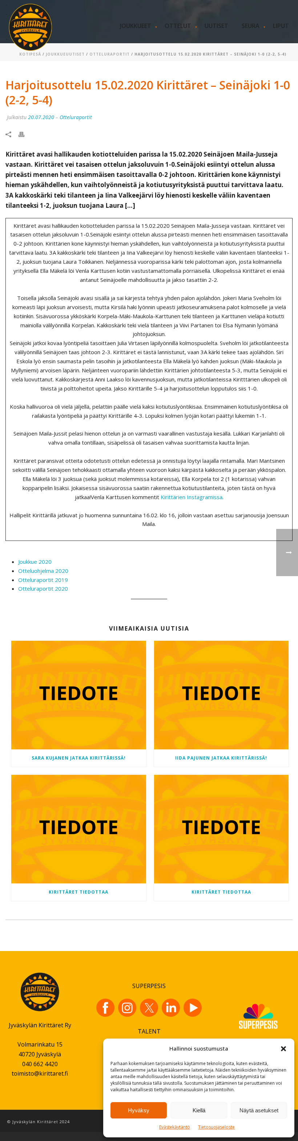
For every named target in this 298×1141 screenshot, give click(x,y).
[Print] (25, 133)
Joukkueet (135, 26)
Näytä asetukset (258, 1110)
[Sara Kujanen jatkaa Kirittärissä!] (78, 695)
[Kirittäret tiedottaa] (78, 829)
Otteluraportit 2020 (43, 588)
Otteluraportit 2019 (43, 579)
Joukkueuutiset (65, 54)
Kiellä (199, 1110)
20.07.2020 (41, 117)
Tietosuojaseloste (216, 1127)
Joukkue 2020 (35, 561)
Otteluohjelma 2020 (43, 570)
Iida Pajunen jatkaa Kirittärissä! (221, 758)
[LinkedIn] (171, 1008)
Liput (281, 26)
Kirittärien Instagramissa (191, 497)
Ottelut (178, 26)
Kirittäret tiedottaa (78, 892)
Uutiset (216, 26)
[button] (283, 1048)
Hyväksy (138, 1110)
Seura (250, 26)
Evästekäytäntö (174, 1127)
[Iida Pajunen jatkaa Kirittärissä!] (221, 695)
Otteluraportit (109, 54)
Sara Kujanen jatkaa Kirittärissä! (79, 758)
